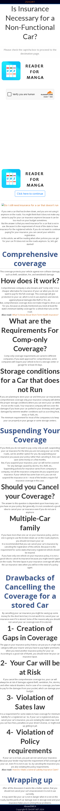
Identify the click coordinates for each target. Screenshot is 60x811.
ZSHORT (30, 1)
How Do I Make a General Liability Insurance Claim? (35, 769)
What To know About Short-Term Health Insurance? (35, 314)
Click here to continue (30, 193)
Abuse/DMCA (30, 806)
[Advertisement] (30, 138)
